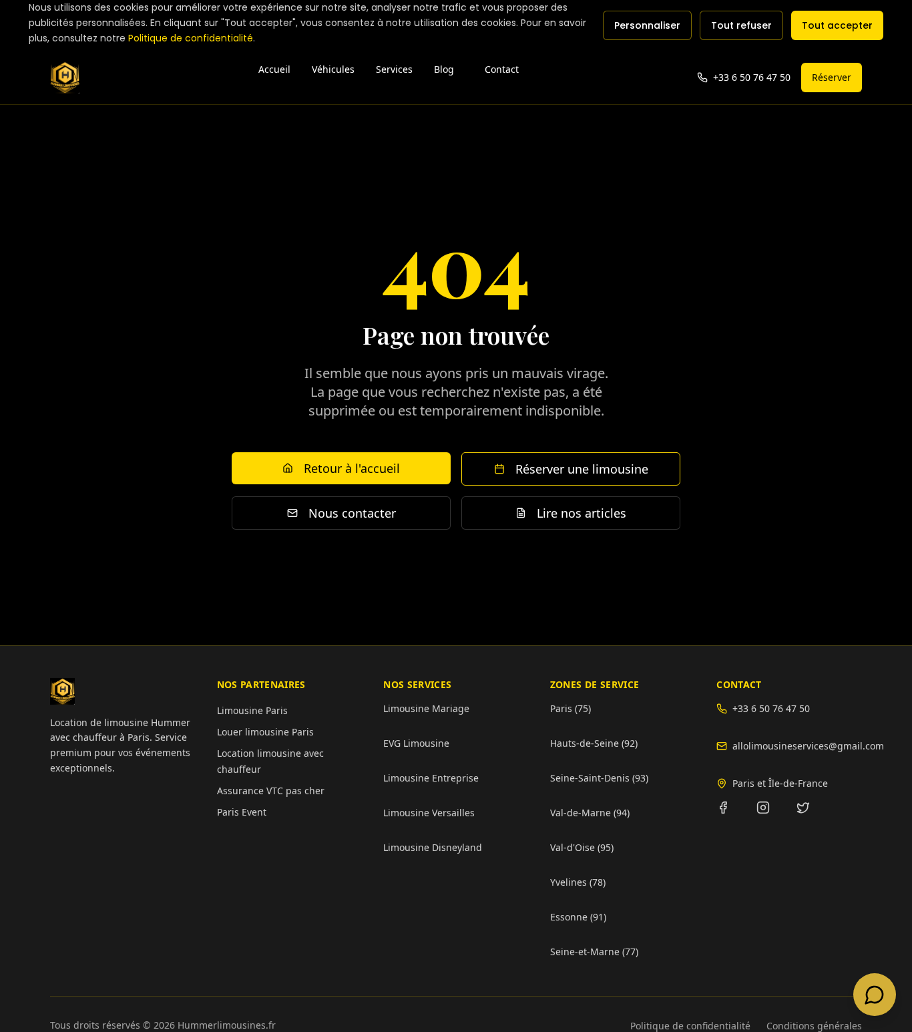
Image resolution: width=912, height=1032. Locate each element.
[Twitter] (811, 815)
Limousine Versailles (429, 812)
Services (394, 69)
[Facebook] (731, 815)
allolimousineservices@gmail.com (797, 745)
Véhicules (333, 69)
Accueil (274, 69)
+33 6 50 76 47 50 (771, 708)
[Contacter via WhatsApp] (874, 994)
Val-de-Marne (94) (590, 812)
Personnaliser (647, 25)
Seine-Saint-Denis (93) (599, 777)
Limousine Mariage (426, 708)
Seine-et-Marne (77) (594, 951)
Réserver (831, 77)
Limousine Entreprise (431, 777)
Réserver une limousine (581, 470)
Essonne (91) (578, 916)
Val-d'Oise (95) (582, 847)
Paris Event (241, 812)
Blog (444, 69)
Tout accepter (837, 25)
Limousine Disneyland (432, 847)
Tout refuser (741, 25)
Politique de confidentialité (190, 38)
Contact (502, 69)
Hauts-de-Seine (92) (594, 743)
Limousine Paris (252, 710)
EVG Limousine (416, 743)
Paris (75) (570, 708)
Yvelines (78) (578, 882)
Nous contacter (352, 514)
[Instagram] (771, 815)
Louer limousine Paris (265, 731)
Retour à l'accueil (352, 469)
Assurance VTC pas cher (270, 790)
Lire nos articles (581, 514)
